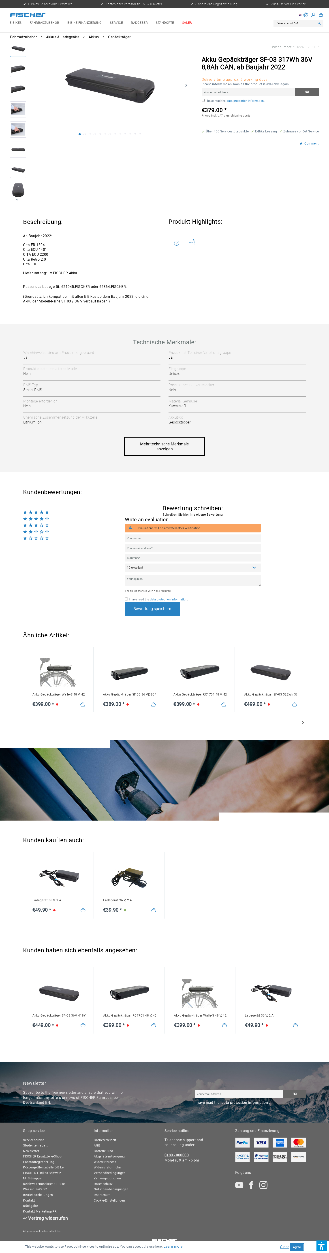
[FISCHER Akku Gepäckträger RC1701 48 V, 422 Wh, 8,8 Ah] (199, 672)
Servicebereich (34, 1140)
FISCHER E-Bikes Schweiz (42, 1173)
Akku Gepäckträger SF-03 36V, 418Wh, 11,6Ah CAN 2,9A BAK (58, 1015)
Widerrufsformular (107, 1167)
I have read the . (235, 100)
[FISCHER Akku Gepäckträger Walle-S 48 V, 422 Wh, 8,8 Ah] (58, 672)
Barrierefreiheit (105, 1140)
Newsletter (31, 1151)
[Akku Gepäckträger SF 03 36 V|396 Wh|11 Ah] (153, 705)
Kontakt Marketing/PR (40, 1211)
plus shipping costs (237, 115)
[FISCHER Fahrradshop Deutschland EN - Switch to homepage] (28, 16)
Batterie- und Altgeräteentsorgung (109, 1154)
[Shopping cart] (321, 15)
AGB (97, 1145)
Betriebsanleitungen (38, 1195)
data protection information (245, 100)
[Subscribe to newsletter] (294, 1094)
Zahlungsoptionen (107, 1178)
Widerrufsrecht (105, 1162)
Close (284, 1247)
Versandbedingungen (110, 1173)
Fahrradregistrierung (38, 1162)
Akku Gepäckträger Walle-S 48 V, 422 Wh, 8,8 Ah (58, 694)
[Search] (319, 23)
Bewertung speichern (152, 608)
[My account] (313, 15)
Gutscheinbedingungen (111, 1189)
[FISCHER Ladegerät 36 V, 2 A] (58, 878)
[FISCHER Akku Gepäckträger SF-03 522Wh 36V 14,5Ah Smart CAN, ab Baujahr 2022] (270, 672)
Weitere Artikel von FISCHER (193, 243)
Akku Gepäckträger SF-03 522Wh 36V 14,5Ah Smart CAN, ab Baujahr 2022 (270, 694)
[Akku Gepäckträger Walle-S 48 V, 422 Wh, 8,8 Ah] (82, 705)
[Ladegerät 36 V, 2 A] (83, 910)
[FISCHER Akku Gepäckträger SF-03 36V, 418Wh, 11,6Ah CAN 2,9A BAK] (58, 993)
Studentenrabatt (35, 1145)
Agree (297, 1247)
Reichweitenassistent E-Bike (44, 1184)
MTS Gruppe (32, 1178)
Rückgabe (30, 1206)
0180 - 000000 (176, 1155)
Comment (311, 143)
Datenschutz (103, 1184)
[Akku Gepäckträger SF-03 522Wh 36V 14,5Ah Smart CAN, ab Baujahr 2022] (294, 705)
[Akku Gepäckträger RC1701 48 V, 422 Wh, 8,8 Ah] (223, 705)
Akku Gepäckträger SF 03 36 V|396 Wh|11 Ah (129, 694)
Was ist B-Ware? (35, 1189)
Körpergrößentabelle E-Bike (43, 1167)
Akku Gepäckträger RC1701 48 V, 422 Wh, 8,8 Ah (199, 694)
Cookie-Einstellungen (109, 1200)
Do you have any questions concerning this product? (179, 243)
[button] (321, 1245)
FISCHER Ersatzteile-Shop (42, 1156)
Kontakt (29, 1200)
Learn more (173, 1246)
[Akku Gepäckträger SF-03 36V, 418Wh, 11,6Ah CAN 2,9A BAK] (83, 1025)
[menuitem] (16, 23)
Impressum (102, 1195)
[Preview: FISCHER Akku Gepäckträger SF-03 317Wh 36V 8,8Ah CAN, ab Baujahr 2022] (18, 49)
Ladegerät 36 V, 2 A (46, 900)
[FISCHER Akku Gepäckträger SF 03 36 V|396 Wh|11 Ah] (129, 672)
